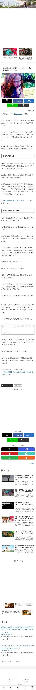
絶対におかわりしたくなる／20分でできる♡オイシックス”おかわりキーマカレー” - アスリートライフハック (17, 629)
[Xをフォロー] (9, 449)
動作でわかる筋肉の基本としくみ (13, 200)
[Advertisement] (18, 28)
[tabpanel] (10, 54)
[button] (23, 105)
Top (9, 679)
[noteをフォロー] (26, 453)
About (9, 682)
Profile (26, 679)
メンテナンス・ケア (8, 385)
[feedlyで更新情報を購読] (9, 458)
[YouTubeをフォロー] (9, 453)
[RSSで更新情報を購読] (26, 458)
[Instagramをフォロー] (26, 449)
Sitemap (26, 682)
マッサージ (18, 385)
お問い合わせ (18, 684)
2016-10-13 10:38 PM (6, 634)
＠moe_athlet (18, 114)
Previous (1, 54)
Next (35, 54)
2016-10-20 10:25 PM (6, 650)
